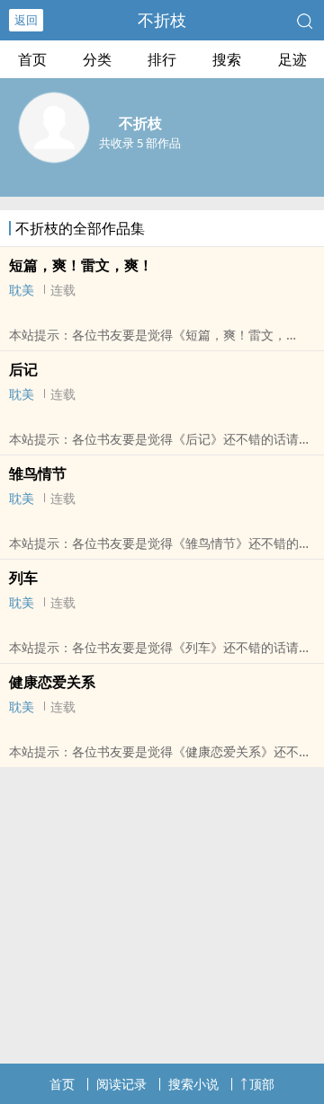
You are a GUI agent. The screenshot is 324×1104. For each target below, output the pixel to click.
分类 (97, 59)
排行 (162, 59)
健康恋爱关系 (52, 682)
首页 (32, 59)
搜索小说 (193, 1083)
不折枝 (162, 20)
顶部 (261, 1083)
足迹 (292, 59)
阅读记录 (121, 1083)
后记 (23, 369)
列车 (23, 577)
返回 (26, 20)
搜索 (226, 59)
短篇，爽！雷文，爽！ (81, 265)
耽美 (21, 289)
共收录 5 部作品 (140, 143)
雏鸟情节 (38, 473)
